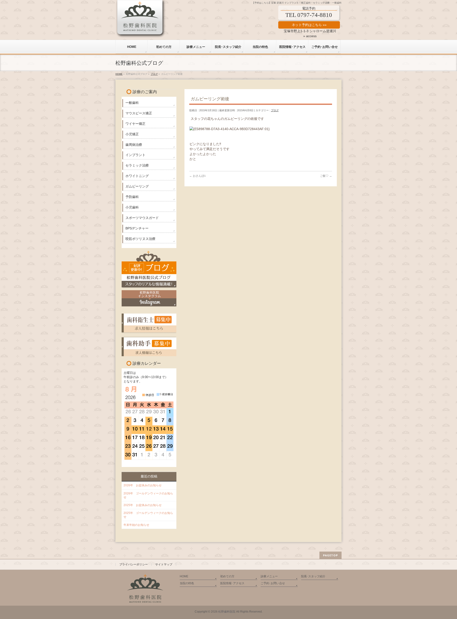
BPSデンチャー (137, 228)
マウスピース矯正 (138, 113)
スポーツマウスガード (142, 218)
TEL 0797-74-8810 (308, 15)
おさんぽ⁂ (197, 176)
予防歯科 (132, 197)
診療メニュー (269, 576)
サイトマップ (163, 564)
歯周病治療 (133, 145)
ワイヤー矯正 (135, 124)
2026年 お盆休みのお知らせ (143, 485)
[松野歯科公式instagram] (149, 298)
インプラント (135, 155)
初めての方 (227, 576)
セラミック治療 (137, 165)
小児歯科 (132, 207)
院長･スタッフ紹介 (313, 576)
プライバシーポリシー (133, 564)
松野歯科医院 (226, 611)
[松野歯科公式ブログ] (149, 268)
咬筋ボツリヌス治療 (140, 239)
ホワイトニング (137, 176)
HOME (184, 576)
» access (310, 36)
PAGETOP (330, 555)
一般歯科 (132, 103)
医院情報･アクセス (232, 583)
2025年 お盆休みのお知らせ (143, 505)
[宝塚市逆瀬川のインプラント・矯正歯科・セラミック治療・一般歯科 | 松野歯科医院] (140, 33)
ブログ (275, 110)
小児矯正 (132, 134)
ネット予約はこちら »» (309, 25)
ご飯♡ (326, 176)
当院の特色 (187, 583)
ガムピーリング (137, 186)
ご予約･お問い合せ (273, 583)
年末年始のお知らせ (136, 525)
